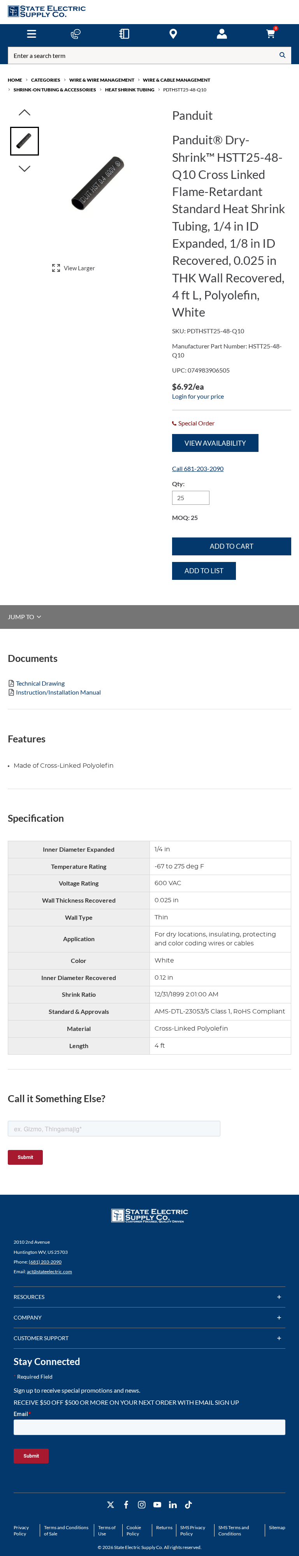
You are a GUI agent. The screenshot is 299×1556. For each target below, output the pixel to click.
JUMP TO (21, 616)
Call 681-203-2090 (197, 468)
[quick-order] (124, 34)
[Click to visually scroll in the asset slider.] (24, 113)
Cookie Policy (134, 1530)
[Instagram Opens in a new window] (142, 1505)
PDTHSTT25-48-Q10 (184, 90)
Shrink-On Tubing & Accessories (55, 90)
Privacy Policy (21, 1530)
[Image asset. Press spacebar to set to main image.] (24, 141)
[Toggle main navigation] (31, 34)
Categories (45, 80)
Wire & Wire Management (101, 80)
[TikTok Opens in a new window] (188, 1505)
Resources (29, 1296)
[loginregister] (221, 34)
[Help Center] (75, 34)
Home (15, 80)
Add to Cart (231, 546)
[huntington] (173, 34)
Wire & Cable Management (176, 80)
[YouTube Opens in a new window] (157, 1505)
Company (28, 1317)
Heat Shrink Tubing (130, 90)
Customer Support (41, 1338)
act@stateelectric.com (49, 1271)
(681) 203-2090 (45, 1262)
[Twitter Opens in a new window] (110, 1505)
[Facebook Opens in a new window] (126, 1505)
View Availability (215, 443)
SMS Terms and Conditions (233, 1530)
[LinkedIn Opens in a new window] (173, 1505)
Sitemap (277, 1527)
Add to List (204, 571)
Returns (164, 1527)
